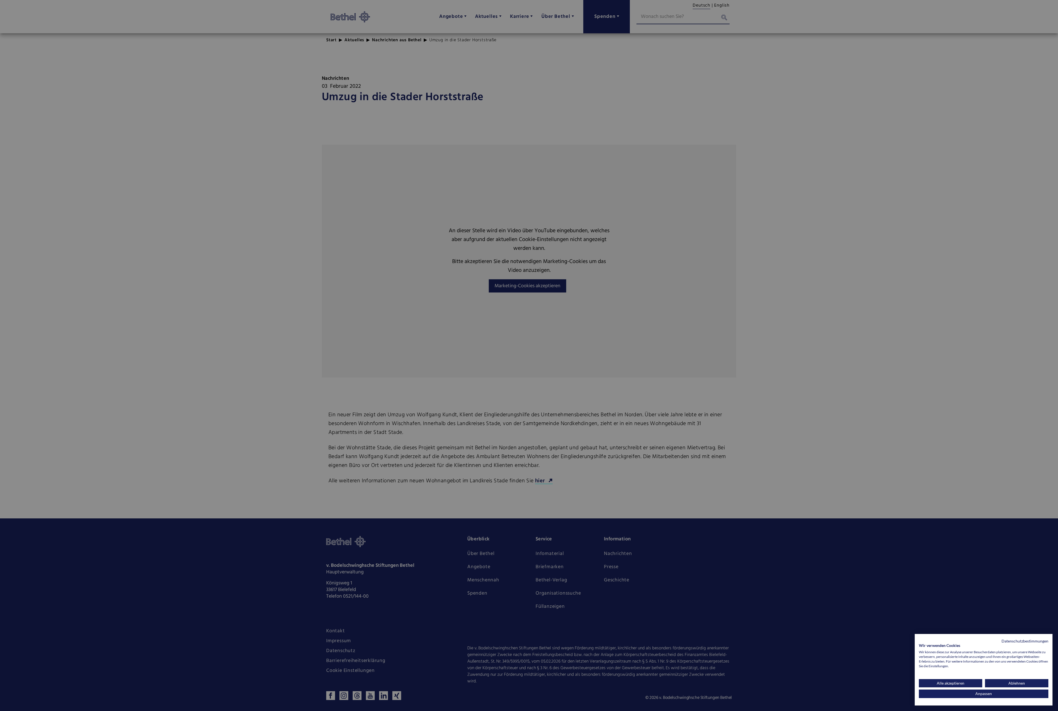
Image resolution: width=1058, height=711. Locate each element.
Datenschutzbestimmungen (1025, 641)
